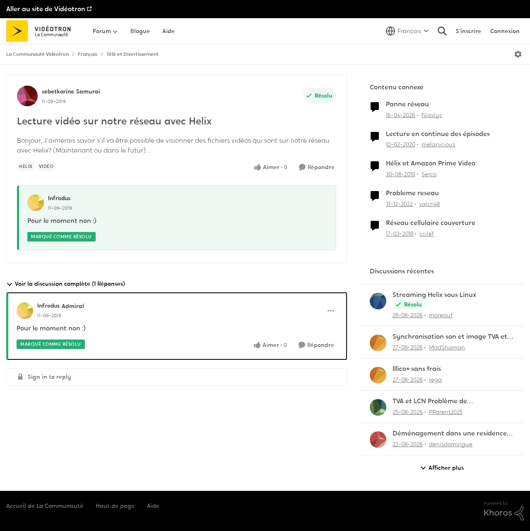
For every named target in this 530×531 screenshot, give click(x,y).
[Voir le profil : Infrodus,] (35, 202)
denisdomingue (450, 444)
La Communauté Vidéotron (37, 54)
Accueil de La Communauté (44, 505)
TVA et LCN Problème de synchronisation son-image (435, 401)
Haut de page (115, 505)
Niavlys (432, 115)
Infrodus (59, 198)
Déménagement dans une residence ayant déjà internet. (450, 433)
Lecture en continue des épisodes (438, 134)
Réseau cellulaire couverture (430, 223)
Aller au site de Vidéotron (45, 9)
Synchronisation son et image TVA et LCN (450, 336)
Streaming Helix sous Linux (434, 295)
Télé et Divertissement (132, 54)
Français (87, 54)
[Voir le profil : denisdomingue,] (378, 439)
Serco (429, 174)
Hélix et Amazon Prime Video (430, 163)
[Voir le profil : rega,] (378, 375)
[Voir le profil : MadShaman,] (378, 343)
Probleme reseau (412, 193)
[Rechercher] (442, 31)
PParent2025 (446, 412)
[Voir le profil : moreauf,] (378, 301)
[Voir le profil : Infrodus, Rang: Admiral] (25, 310)
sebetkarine (58, 91)
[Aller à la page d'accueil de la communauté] (41, 31)
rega (435, 379)
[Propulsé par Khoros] (504, 511)
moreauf (441, 315)
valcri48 (429, 204)
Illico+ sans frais (417, 369)
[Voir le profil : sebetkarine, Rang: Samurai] (27, 96)
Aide (153, 505)
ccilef (426, 233)
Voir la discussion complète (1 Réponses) (70, 283)
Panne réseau (407, 104)
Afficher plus (446, 467)
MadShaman (447, 347)
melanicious (438, 144)
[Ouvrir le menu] (518, 54)
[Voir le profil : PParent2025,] (378, 407)
